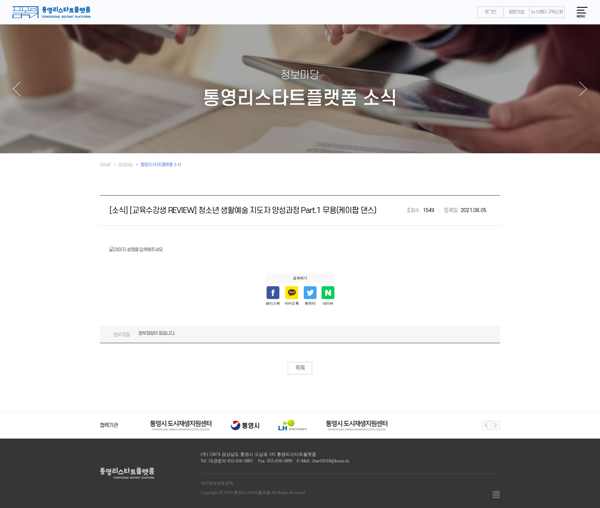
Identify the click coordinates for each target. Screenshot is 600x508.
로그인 (490, 12)
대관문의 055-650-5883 (230, 461)
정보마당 (125, 165)
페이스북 (273, 303)
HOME (105, 165)
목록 (300, 368)
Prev (486, 425)
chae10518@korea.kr (330, 461)
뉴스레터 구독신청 (547, 12)
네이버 (327, 303)
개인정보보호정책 (217, 483)
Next (495, 425)
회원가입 (516, 12)
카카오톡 (292, 303)
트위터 (310, 303)
